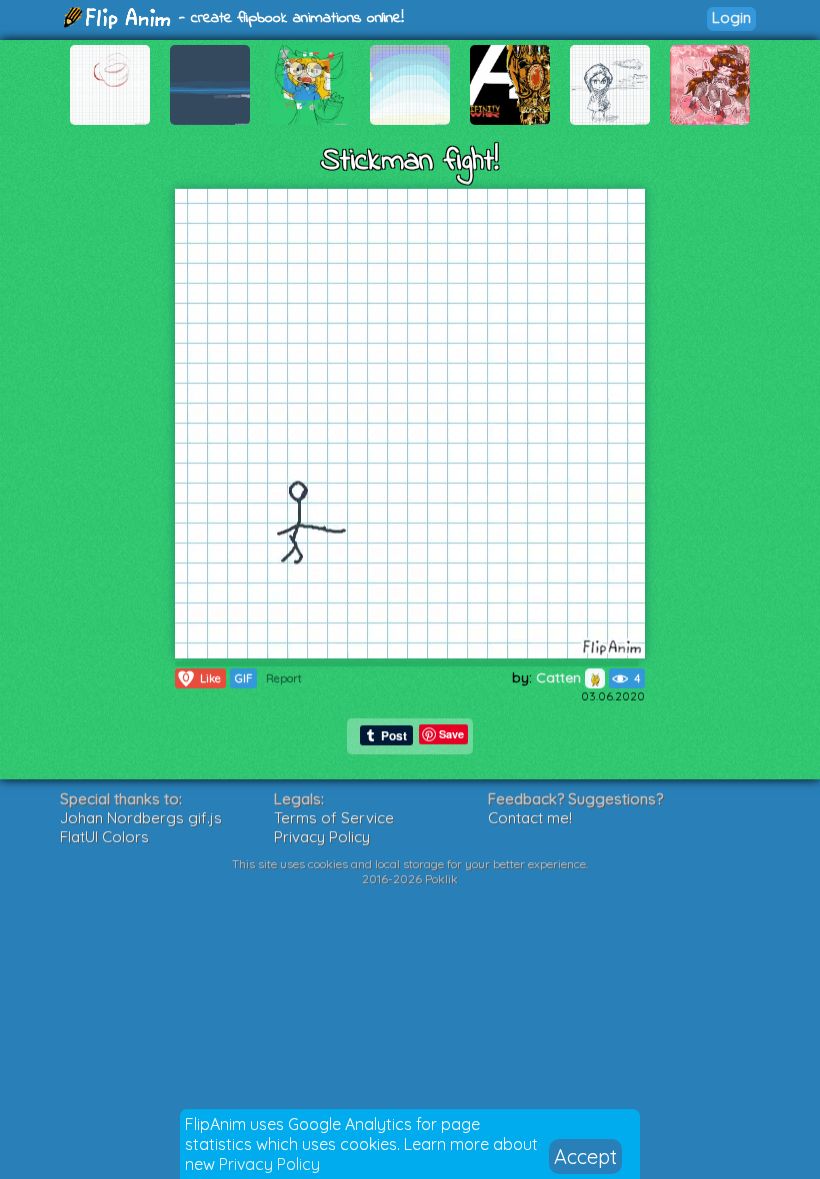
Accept (585, 1156)
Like (202, 677)
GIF (243, 678)
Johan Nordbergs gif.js (141, 817)
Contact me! (530, 817)
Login (731, 17)
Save (451, 733)
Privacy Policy (269, 1164)
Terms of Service (334, 817)
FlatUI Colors (104, 836)
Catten (560, 677)
